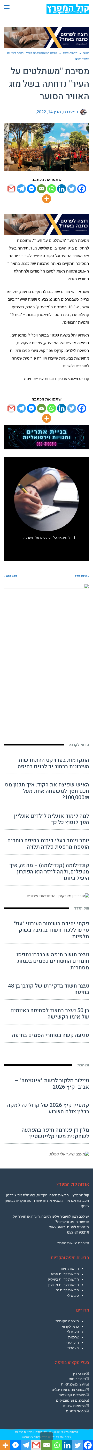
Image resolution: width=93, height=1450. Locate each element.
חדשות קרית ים (67, 1290)
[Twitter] (71, 188)
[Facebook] (81, 188)
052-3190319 (78, 1232)
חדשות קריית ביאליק (63, 1279)
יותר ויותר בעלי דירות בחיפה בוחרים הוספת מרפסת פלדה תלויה (48, 844)
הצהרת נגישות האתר (73, 1243)
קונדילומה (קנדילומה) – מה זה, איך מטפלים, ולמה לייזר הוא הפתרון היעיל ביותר (49, 871)
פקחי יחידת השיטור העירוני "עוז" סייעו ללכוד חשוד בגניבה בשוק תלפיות (51, 930)
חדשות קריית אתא (65, 1274)
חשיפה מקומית (67, 1321)
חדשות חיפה (69, 1269)
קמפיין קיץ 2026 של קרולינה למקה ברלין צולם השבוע (48, 1108)
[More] (46, 198)
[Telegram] (21, 188)
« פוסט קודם (82, 575)
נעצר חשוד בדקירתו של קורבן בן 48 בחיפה (48, 989)
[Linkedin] (61, 188)
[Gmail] (11, 188)
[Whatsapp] (51, 188)
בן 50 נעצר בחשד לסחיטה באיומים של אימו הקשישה (49, 1014)
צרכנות (73, 1337)
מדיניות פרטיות (24, 1432)
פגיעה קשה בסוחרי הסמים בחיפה (50, 1035)
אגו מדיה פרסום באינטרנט (36, 1437)
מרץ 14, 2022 (49, 112)
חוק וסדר (81, 908)
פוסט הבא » (10, 575)
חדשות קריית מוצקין (63, 1285)
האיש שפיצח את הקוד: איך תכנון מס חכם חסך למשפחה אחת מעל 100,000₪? (47, 791)
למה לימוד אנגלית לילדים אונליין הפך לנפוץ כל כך (51, 819)
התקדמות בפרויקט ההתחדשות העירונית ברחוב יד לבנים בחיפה (53, 763)
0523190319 (56, 1432)
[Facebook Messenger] (31, 188)
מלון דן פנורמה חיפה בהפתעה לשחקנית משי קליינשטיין (55, 1133)
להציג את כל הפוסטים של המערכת (47, 537)
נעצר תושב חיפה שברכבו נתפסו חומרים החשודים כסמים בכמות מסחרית (53, 961)
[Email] (41, 188)
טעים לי (73, 1295)
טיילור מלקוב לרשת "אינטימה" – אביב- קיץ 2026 (52, 1084)
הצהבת (83, 1065)
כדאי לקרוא (79, 745)
